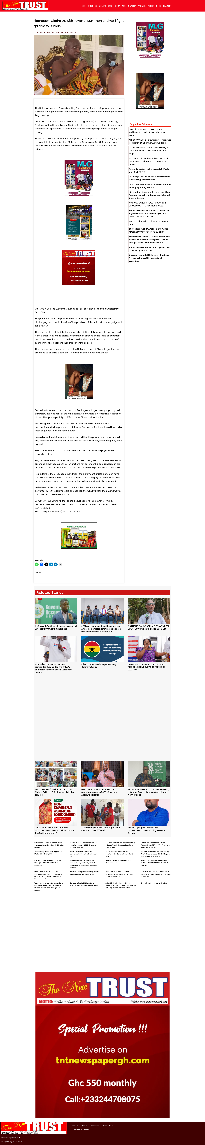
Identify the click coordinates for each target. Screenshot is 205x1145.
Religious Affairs (164, 6)
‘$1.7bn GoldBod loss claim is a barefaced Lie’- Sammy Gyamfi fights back (56, 627)
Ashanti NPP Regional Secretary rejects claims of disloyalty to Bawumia (84, 873)
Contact (75, 1126)
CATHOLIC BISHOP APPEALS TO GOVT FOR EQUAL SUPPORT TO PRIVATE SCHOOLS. (149, 627)
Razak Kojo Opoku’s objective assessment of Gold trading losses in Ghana (146, 830)
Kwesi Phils (17, 1141)
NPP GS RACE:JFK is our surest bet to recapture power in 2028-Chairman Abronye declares (99, 792)
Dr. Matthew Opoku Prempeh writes (154, 883)
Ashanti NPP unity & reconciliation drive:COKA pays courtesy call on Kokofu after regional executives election (120, 885)
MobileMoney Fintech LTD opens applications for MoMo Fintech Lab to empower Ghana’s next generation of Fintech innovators (149, 239)
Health (117, 6)
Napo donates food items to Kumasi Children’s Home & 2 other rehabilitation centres (147, 132)
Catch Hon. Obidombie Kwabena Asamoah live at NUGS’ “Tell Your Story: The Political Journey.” (148, 161)
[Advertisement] (102, 714)
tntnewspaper (9, 1137)
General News (105, 6)
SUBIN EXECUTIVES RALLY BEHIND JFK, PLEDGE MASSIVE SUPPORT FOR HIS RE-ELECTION (147, 667)
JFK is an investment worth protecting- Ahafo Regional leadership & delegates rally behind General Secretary (149, 195)
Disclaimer (95, 1126)
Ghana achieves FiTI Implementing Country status (98, 665)
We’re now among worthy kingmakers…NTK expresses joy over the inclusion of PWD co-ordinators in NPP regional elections (48, 886)
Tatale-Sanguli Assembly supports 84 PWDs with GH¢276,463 (100, 829)
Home (83, 6)
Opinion (142, 6)
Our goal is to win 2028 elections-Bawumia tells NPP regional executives (84, 884)
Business (92, 6)
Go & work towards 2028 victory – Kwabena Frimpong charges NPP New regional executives (149, 258)
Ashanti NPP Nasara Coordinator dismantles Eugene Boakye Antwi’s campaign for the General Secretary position (149, 213)
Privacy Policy (108, 1126)
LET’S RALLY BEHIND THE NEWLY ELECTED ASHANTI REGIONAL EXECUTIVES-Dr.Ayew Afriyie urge (156, 874)
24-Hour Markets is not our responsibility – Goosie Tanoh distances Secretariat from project (148, 150)
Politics (150, 6)
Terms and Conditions (80, 1130)
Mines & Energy (129, 6)
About (84, 1126)
